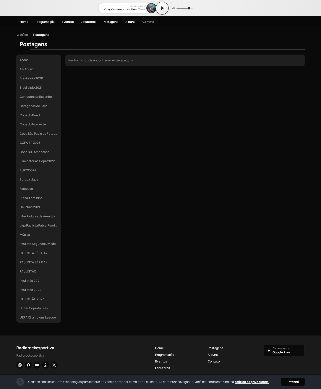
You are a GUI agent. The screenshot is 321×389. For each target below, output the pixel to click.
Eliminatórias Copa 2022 (37, 161)
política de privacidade (251, 382)
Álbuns (130, 21)
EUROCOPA (28, 170)
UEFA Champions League (38, 317)
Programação (45, 21)
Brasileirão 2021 (31, 87)
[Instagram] (19, 365)
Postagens (110, 21)
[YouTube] (36, 365)
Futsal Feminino (31, 198)
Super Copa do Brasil (34, 308)
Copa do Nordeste (33, 124)
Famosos (26, 188)
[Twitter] (54, 365)
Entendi (293, 382)
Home (24, 21)
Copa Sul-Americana (34, 152)
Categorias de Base (34, 106)
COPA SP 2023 (30, 142)
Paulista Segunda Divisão (38, 244)
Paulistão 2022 (30, 290)
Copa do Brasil (30, 115)
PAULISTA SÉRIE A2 (34, 253)
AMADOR (26, 69)
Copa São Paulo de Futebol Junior (40, 133)
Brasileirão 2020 (31, 78)
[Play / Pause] (162, 8)
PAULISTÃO (28, 271)
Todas (24, 60)
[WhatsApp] (45, 365)
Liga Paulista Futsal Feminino (40, 225)
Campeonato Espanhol (36, 96)
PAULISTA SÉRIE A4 (34, 262)
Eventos (68, 21)
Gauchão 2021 (30, 207)
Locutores (88, 21)
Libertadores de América (37, 216)
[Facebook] (28, 365)
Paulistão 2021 (30, 280)
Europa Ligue (29, 179)
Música (25, 234)
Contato (148, 21)
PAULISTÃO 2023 (32, 299)
